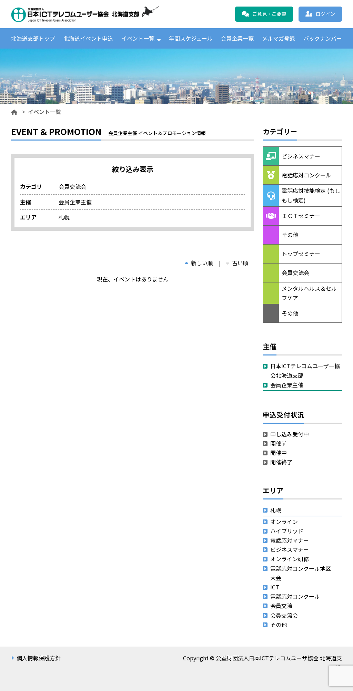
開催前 (278, 443)
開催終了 (281, 462)
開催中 (278, 452)
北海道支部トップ (33, 38)
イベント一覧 (137, 38)
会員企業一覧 (237, 38)
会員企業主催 (286, 385)
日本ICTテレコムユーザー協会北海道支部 (305, 370)
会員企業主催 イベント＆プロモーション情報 (154, 78)
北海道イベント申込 (88, 38)
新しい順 (202, 263)
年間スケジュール (191, 38)
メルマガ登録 (278, 38)
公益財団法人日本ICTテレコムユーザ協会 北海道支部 (85, 14)
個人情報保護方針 (39, 658)
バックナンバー (322, 38)
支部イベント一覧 (154, 57)
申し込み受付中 (289, 434)
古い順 (240, 263)
